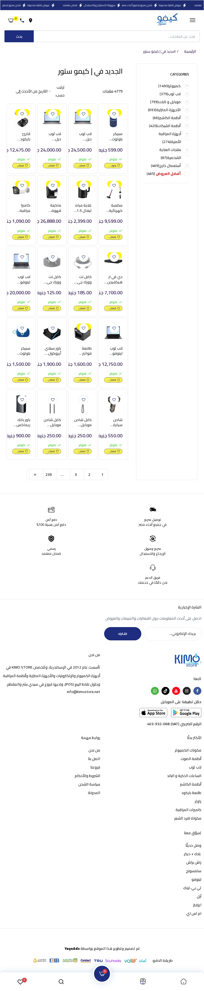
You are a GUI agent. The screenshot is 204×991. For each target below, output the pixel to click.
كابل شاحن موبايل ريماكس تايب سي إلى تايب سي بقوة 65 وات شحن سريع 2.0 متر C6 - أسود (83, 422)
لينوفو (196, 879)
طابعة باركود (191, 792)
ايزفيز (197, 904)
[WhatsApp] (155, 691)
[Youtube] (176, 691)
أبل (199, 896)
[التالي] (35, 474)
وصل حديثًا (193, 845)
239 (48, 474)
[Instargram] (187, 691)
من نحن (94, 750)
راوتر (198, 801)
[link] (114, 114)
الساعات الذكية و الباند (184, 775)
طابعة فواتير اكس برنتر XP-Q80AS (83, 351)
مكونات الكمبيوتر (188, 750)
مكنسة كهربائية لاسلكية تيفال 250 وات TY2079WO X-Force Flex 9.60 (113, 208)
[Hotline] (23, 20)
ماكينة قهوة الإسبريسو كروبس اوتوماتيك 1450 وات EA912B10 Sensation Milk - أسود (52, 208)
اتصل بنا (94, 758)
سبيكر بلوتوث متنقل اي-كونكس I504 (114, 136)
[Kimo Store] (167, 20)
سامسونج (193, 870)
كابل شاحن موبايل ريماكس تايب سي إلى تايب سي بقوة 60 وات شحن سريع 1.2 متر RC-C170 (52, 422)
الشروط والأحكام (87, 775)
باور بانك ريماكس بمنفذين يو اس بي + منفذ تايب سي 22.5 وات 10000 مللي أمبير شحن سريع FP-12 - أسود (21, 422)
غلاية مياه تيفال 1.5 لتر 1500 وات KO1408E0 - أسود (83, 208)
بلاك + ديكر (192, 853)
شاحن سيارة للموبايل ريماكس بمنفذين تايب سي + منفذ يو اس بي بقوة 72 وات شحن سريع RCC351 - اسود (113, 422)
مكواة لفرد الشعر (187, 818)
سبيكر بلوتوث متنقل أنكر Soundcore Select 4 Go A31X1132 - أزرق (21, 351)
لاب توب (195, 767)
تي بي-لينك (192, 887)
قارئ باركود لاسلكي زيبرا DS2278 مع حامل (23, 136)
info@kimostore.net (83, 691)
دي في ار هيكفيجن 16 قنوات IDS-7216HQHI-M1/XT (113, 279)
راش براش (193, 862)
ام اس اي (193, 913)
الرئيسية (190, 51)
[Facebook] (197, 691)
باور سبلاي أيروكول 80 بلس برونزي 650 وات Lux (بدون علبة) (52, 351)
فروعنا (95, 767)
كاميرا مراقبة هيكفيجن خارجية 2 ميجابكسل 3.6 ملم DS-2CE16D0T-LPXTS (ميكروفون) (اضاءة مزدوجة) (21, 208)
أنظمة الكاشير (190, 784)
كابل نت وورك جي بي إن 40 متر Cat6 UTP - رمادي (84, 279)
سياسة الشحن (89, 784)
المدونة (94, 792)
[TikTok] (165, 691)
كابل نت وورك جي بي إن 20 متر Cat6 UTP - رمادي (53, 279)
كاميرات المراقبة (188, 809)
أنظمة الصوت (191, 758)
